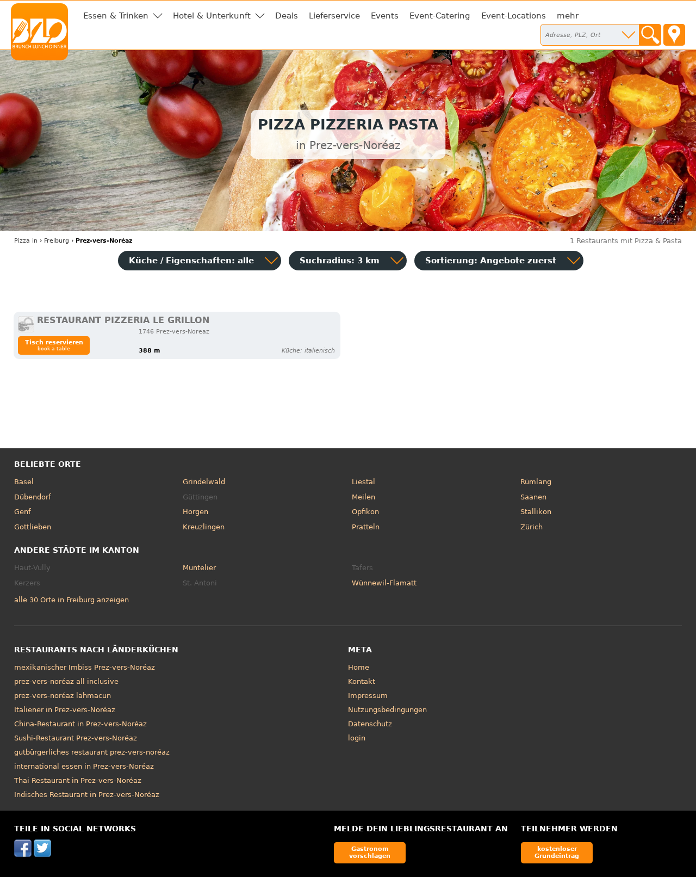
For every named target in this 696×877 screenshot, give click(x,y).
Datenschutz (370, 724)
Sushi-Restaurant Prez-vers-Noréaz (75, 738)
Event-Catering (439, 16)
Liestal (363, 482)
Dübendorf (32, 497)
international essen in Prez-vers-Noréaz (84, 766)
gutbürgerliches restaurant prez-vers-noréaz (92, 752)
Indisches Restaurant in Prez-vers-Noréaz (86, 794)
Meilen (363, 497)
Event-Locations (513, 16)
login (356, 738)
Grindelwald (204, 482)
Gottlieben (32, 527)
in (26, 240)
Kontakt (361, 681)
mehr (568, 16)
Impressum (368, 695)
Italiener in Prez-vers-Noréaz (64, 710)
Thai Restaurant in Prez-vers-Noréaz (77, 780)
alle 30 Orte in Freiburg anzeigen (71, 600)
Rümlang (535, 482)
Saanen (533, 497)
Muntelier (199, 568)
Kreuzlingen (204, 527)
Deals (286, 16)
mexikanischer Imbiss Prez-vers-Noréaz (84, 667)
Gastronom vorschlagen (369, 852)
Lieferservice (334, 16)
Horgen (195, 512)
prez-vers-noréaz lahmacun (62, 695)
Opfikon (365, 512)
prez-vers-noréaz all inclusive (66, 681)
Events (385, 16)
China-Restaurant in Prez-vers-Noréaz (80, 724)
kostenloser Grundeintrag (557, 852)
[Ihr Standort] (674, 35)
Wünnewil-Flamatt (384, 583)
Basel (24, 482)
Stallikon (535, 512)
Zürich (531, 527)
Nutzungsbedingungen (387, 710)
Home (358, 667)
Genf (22, 512)
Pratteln (366, 527)
